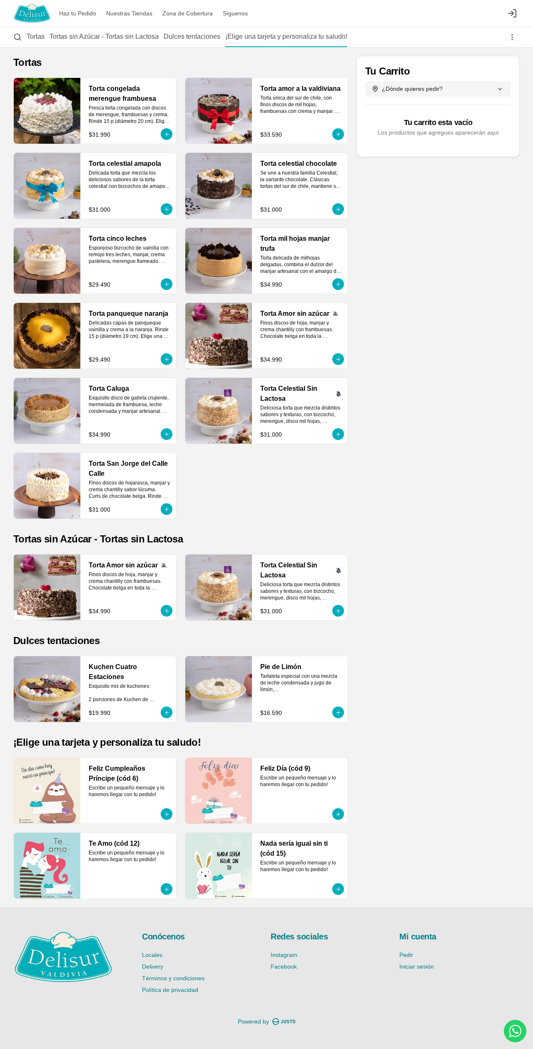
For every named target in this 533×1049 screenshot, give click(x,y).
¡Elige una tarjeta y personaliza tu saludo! (286, 36)
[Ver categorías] (512, 37)
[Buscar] (17, 37)
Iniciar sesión (416, 966)
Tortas (36, 36)
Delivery (152, 966)
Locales (152, 955)
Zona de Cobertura (187, 13)
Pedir (406, 955)
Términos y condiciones (173, 978)
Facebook (284, 966)
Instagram (284, 955)
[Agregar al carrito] (166, 134)
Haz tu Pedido (77, 13)
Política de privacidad (170, 990)
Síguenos (235, 13)
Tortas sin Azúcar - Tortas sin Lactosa (104, 36)
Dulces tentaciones (192, 36)
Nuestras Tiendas (129, 13)
